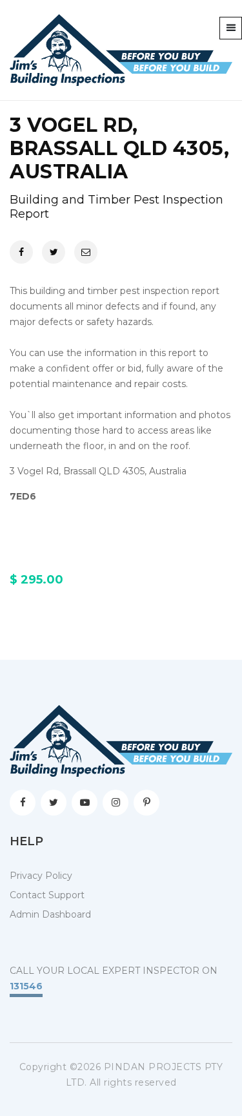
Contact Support (47, 895)
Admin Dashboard (50, 914)
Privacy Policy (41, 875)
